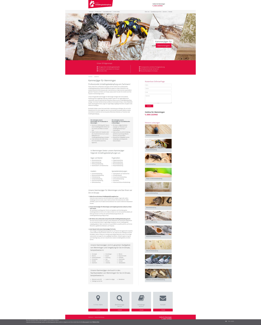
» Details (98, 310)
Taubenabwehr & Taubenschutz (154, 265)
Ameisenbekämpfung (151, 222)
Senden (149, 106)
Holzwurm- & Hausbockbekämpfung (155, 279)
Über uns (147, 11)
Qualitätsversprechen (156, 11)
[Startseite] (100, 4)
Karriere (165, 11)
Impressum (90, 317)
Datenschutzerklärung (99, 317)
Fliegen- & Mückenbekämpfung (154, 178)
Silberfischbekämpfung (152, 251)
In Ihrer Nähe (116, 11)
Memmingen (96, 76)
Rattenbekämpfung (151, 207)
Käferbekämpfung (150, 164)
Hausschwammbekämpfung (153, 236)
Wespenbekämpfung (151, 149)
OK (226, 321)
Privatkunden (98, 11)
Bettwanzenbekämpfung (152, 135)
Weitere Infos (96, 322)
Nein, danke (231, 321)
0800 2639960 (158, 6)
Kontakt (170, 11)
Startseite (91, 11)
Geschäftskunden (107, 11)
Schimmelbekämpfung (152, 193)
